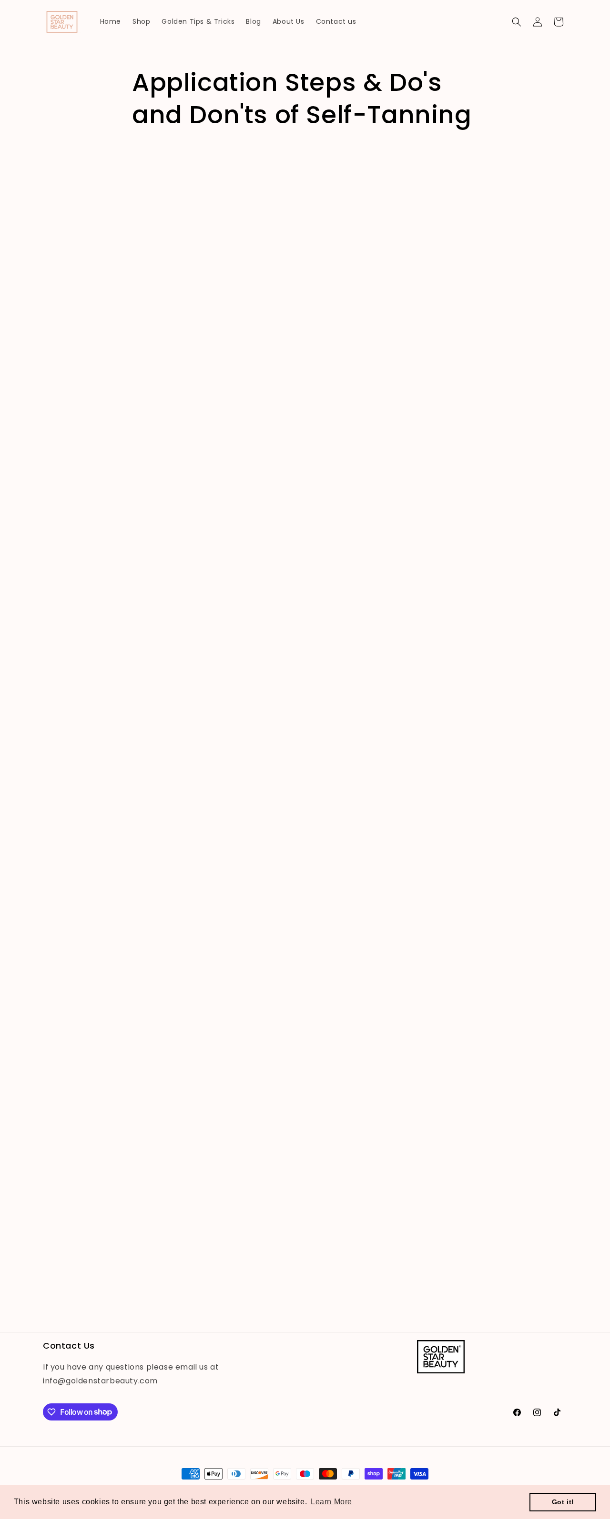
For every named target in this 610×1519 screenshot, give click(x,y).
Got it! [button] (563, 1502)
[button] (516, 21)
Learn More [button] (331, 1502)
